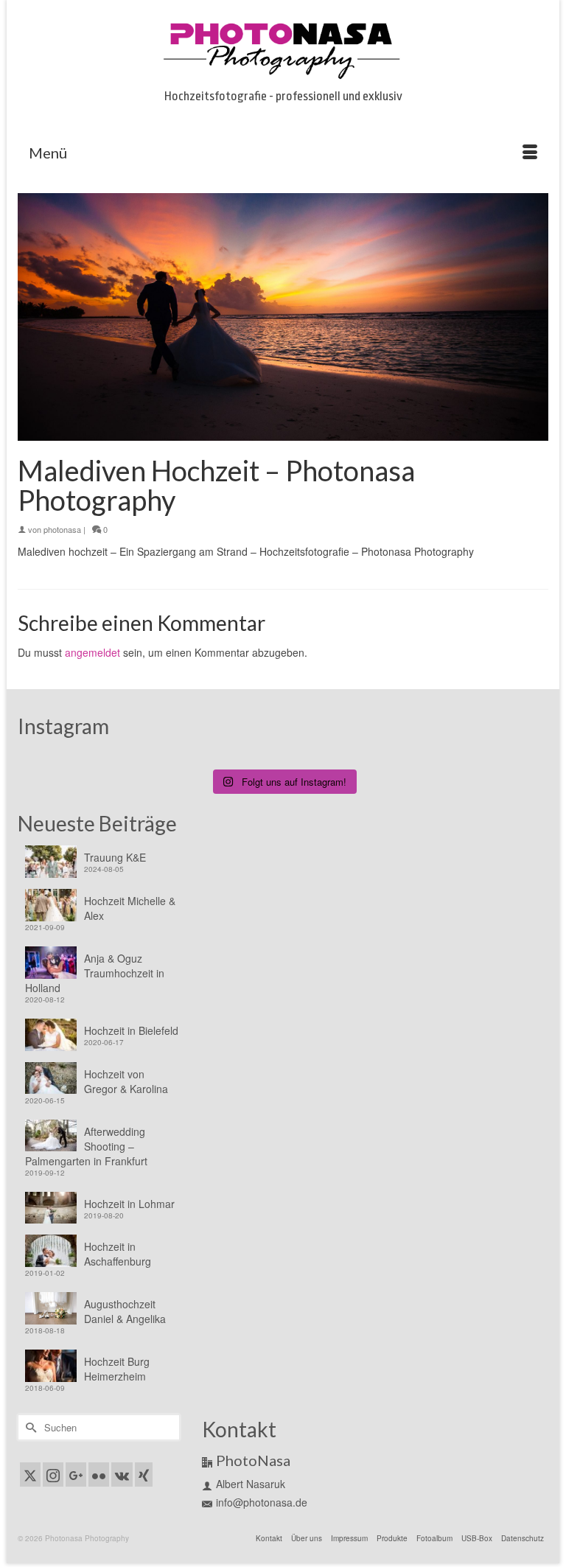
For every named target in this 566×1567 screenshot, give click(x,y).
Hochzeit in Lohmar (129, 1203)
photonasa (62, 529)
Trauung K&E (115, 857)
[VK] (122, 1474)
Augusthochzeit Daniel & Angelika (125, 1311)
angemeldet (92, 652)
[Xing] (144, 1474)
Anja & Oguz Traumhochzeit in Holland (94, 973)
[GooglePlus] (76, 1474)
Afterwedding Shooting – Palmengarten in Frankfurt (86, 1146)
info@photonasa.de (261, 1502)
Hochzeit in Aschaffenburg (117, 1253)
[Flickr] (98, 1474)
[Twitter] (30, 1474)
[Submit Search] (29, 1427)
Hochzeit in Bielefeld (131, 1030)
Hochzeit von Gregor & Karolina (126, 1081)
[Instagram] (53, 1474)
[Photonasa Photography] (283, 48)
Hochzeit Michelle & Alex (129, 908)
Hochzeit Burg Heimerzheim (117, 1368)
